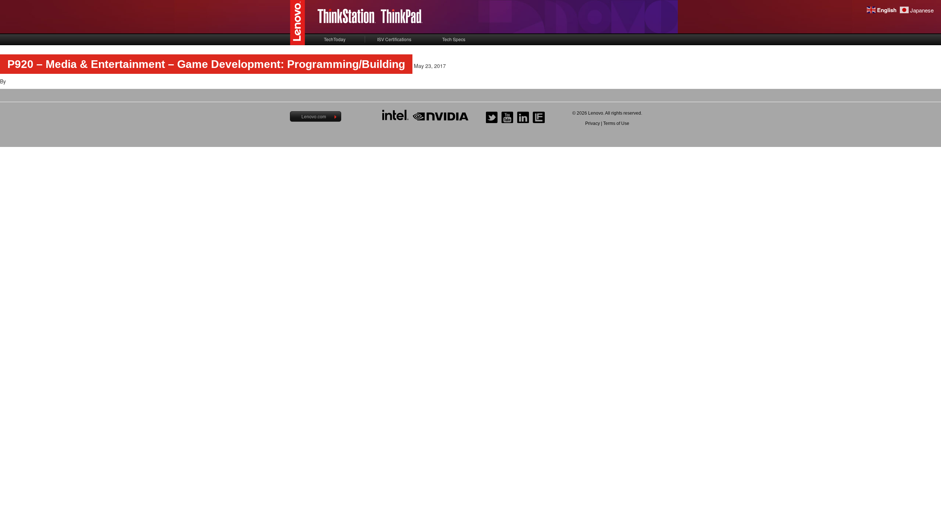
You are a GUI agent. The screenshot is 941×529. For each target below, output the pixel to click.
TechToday (335, 39)
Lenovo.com (313, 116)
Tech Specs (453, 39)
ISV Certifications (394, 39)
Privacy (592, 123)
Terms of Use (616, 123)
